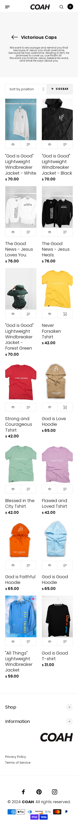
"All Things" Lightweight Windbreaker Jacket (18, 661)
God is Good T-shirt (55, 656)
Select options (28, 144)
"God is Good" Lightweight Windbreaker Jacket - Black (57, 164)
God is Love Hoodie (54, 421)
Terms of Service (18, 762)
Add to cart (65, 314)
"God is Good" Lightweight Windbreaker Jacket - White (20, 164)
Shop (10, 707)
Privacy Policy (15, 757)
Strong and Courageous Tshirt (18, 424)
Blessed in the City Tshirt (19, 503)
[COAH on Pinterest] (39, 791)
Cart (70, 6)
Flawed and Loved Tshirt (54, 503)
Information (17, 721)
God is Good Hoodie (55, 579)
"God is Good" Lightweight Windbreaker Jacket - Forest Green (19, 336)
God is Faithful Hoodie (20, 579)
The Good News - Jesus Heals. (56, 249)
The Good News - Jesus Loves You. (19, 249)
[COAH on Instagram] (54, 791)
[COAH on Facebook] (23, 791)
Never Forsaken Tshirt (51, 331)
